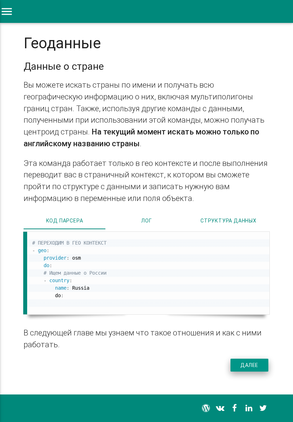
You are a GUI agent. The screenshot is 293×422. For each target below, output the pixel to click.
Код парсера (64, 220)
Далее (249, 365)
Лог (146, 220)
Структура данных (228, 220)
